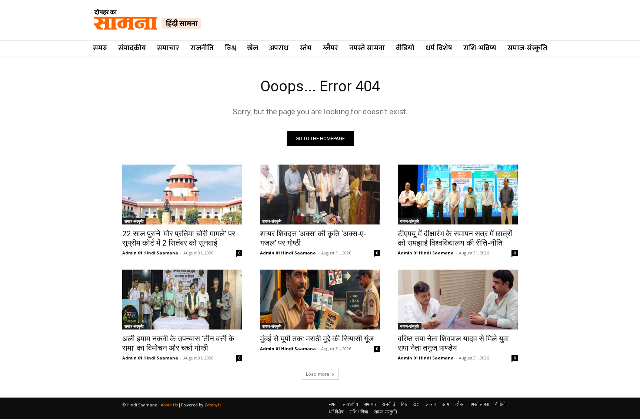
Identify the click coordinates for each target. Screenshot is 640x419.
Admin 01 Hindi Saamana (150, 253)
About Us (169, 405)
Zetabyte (212, 405)
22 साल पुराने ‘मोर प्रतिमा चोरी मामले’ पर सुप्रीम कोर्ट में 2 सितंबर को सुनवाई (178, 238)
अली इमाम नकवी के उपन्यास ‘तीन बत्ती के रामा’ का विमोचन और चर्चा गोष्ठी (178, 343)
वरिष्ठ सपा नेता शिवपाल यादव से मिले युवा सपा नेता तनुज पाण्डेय (453, 343)
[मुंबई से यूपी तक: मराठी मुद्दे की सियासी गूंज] (320, 300)
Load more (317, 374)
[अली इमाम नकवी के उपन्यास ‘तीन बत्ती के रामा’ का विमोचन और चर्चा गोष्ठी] (182, 300)
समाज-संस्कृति (134, 221)
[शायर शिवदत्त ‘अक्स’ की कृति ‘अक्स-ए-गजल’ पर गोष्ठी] (320, 194)
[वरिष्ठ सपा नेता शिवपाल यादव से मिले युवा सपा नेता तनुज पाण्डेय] (458, 300)
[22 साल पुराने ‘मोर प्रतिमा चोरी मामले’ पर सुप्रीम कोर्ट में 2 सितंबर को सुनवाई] (182, 194)
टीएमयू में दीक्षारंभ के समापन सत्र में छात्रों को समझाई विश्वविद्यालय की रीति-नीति (455, 238)
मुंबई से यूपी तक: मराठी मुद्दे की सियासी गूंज (317, 338)
